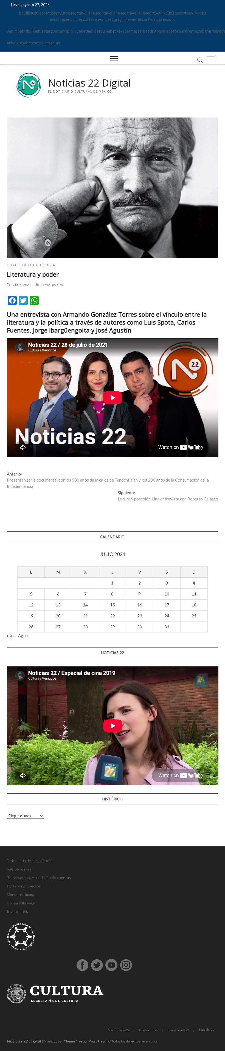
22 (112, 615)
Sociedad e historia (38, 265)
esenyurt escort (65, 12)
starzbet (51, 30)
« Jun (11, 635)
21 (85, 615)
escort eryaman (46, 42)
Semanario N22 (178, 1030)
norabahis (203, 30)
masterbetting (144, 30)
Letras (12, 265)
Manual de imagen (22, 894)
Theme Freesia (75, 1041)
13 (58, 604)
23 (139, 615)
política (57, 285)
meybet (93, 30)
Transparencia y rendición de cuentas (39, 877)
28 (85, 626)
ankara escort (19, 42)
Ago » (23, 635)
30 (139, 626)
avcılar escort (92, 12)
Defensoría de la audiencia (29, 860)
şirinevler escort (134, 19)
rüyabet (80, 30)
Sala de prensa (19, 869)
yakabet (123, 30)
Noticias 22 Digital (89, 83)
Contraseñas (148, 1030)
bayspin (66, 30)
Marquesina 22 (118, 1030)
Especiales (206, 1029)
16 (139, 604)
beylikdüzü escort (35, 12)
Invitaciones (17, 911)
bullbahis (35, 30)
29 (112, 626)
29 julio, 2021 (20, 285)
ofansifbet (184, 30)
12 (31, 604)
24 (166, 615)
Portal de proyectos (24, 886)
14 (85, 604)
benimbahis (17, 30)
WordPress (97, 1041)
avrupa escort (162, 19)
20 (58, 615)
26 (31, 626)
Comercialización (21, 903)
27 (58, 626)
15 (112, 604)
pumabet (108, 30)
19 (31, 615)
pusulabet (166, 30)
